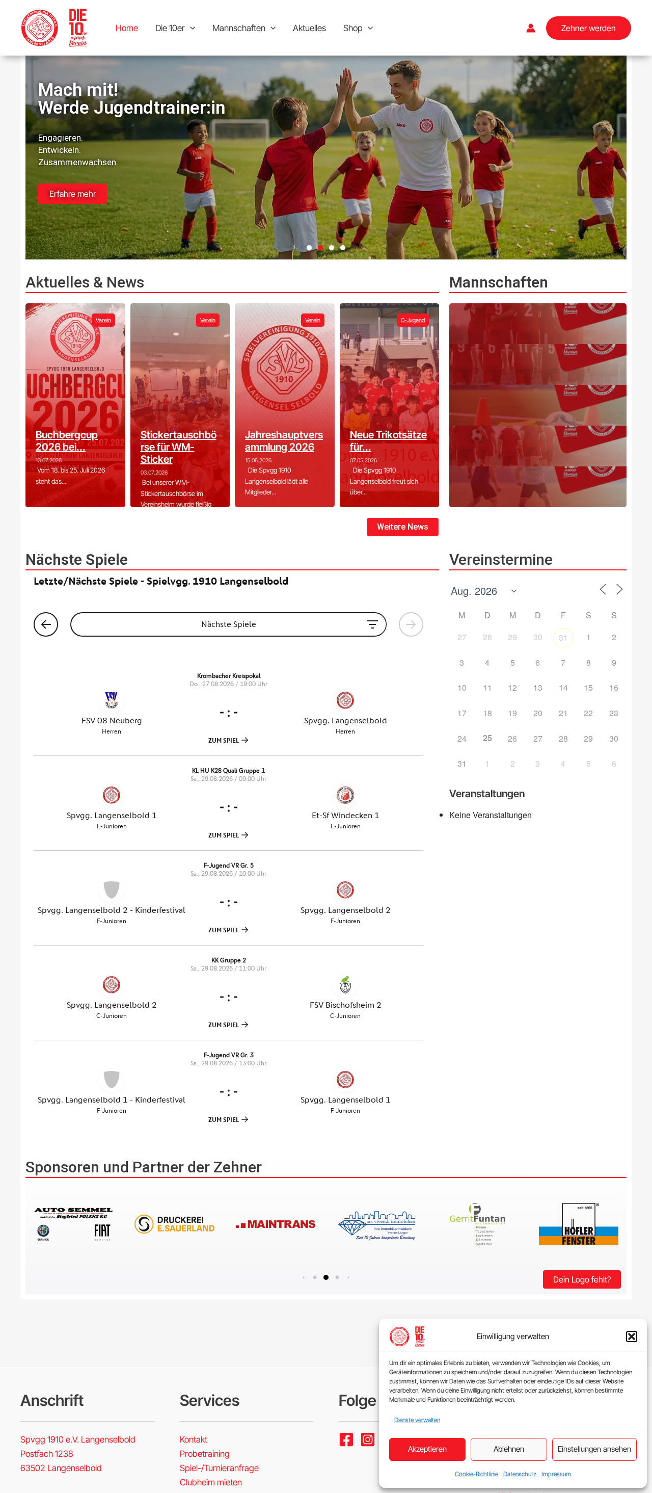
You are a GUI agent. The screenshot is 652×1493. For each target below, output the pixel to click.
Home (127, 28)
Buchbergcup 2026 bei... (67, 441)
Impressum (556, 1474)
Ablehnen (509, 1449)
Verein (103, 320)
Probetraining (205, 1454)
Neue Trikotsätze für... (388, 441)
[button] (632, 1336)
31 (563, 637)
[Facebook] (346, 1439)
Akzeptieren (427, 1449)
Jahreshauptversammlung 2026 (284, 441)
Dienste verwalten (417, 1420)
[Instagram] (367, 1439)
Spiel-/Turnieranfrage (219, 1468)
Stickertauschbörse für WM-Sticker (178, 447)
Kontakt (193, 1439)
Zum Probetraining (84, 176)
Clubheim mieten (211, 1482)
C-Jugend (413, 320)
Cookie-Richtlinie (476, 1474)
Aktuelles (309, 28)
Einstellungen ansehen (594, 1449)
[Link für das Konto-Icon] (530, 28)
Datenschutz (519, 1474)
